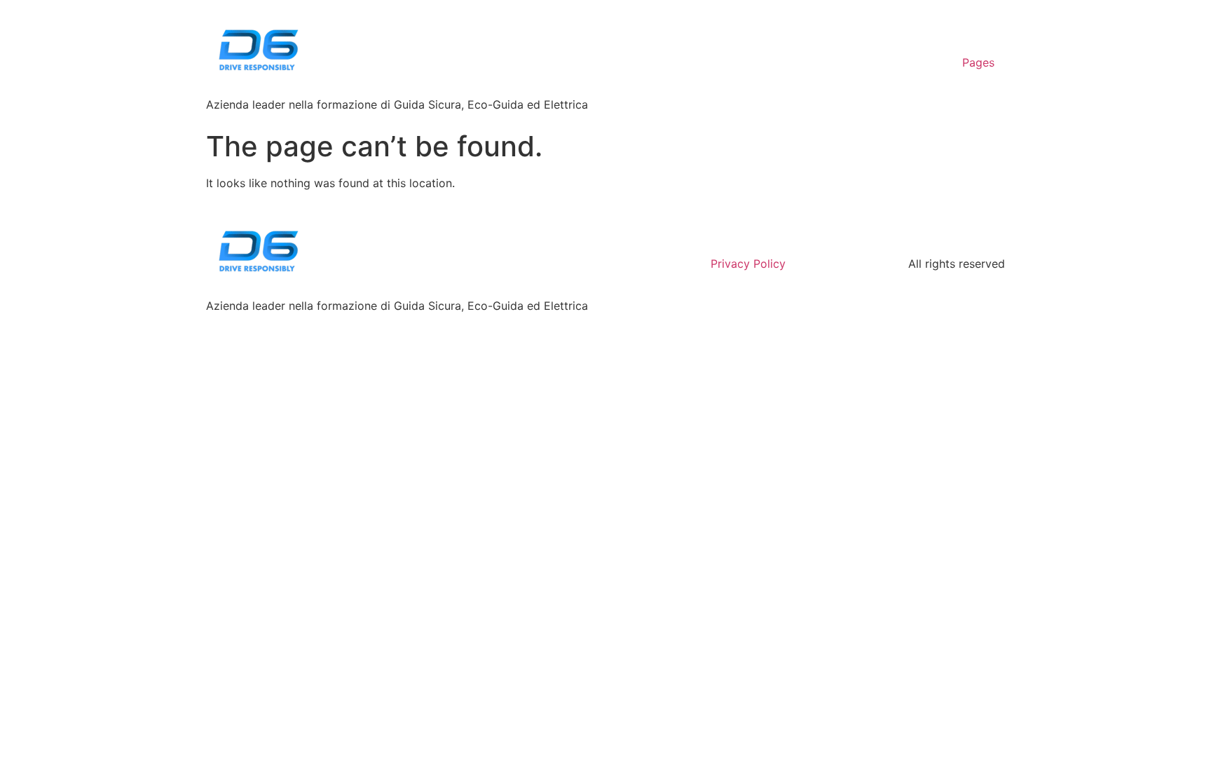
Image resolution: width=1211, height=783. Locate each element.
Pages (978, 62)
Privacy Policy (748, 264)
